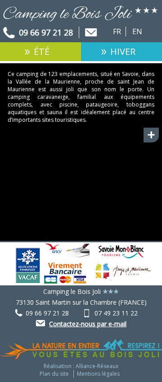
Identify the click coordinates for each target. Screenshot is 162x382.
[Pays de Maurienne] (123, 280)
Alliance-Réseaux (97, 366)
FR (117, 31)
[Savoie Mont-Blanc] (121, 259)
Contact (91, 33)
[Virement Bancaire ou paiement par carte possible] (65, 280)
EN (137, 31)
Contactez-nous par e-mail (87, 324)
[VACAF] (28, 280)
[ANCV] (53, 251)
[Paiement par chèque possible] (75, 253)
